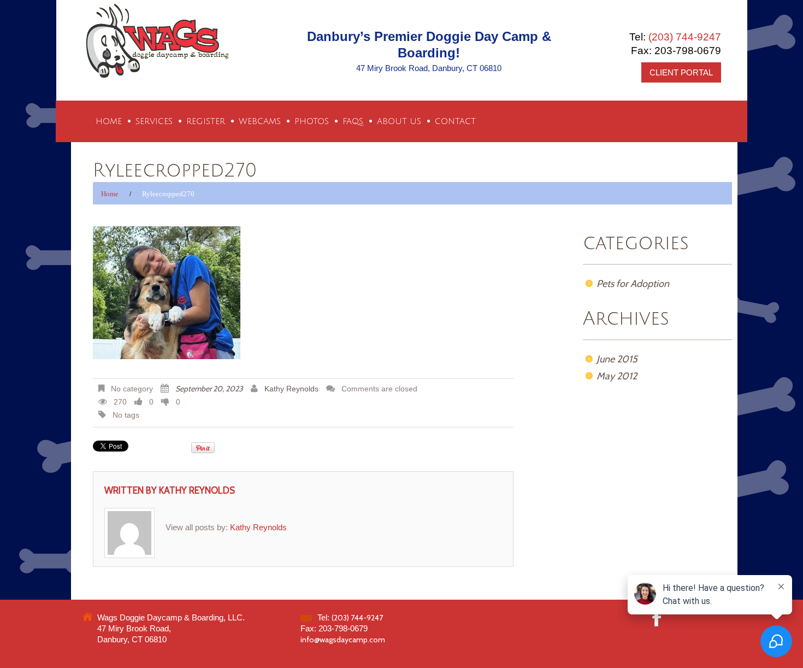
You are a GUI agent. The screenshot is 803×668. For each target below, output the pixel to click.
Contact (455, 121)
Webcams (260, 121)
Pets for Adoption (633, 284)
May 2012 (617, 376)
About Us (399, 121)
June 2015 (617, 359)
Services (154, 121)
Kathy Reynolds (291, 389)
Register (205, 121)
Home (109, 121)
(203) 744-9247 (684, 37)
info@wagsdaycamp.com (342, 639)
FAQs (353, 121)
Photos (311, 121)
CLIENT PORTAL (681, 72)
